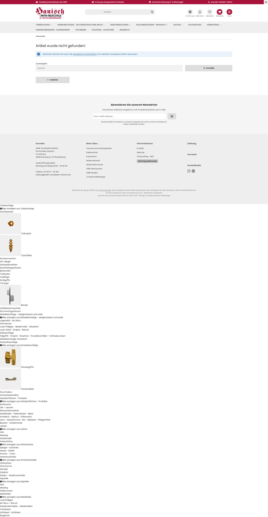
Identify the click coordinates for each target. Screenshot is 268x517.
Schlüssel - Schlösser (103, 30)
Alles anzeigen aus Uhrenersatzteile (19, 460)
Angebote (125, 30)
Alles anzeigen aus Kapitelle (15, 481)
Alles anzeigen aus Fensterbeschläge (20, 345)
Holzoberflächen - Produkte (151, 25)
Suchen (209, 68)
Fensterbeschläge (119, 25)
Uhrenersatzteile (8, 456)
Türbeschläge (43, 25)
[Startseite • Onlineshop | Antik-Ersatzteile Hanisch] (50, 18)
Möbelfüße (213, 25)
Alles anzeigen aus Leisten (14, 429)
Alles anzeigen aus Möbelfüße (16, 497)
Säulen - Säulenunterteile (12, 475)
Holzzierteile (194, 25)
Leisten (177, 25)
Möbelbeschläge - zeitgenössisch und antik (80, 25)
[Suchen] (152, 12)
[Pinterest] (193, 171)
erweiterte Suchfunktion (85, 54)
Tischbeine (80, 30)
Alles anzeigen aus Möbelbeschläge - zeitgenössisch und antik (32, 317)
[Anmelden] (172, 116)
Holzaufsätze (6, 441)
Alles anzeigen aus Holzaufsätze (17, 444)
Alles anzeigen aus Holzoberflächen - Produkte (24, 401)
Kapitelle (4, 478)
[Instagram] (188, 171)
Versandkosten (105, 190)
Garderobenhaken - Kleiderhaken (53, 30)
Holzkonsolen (6, 490)
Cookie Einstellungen (95, 177)
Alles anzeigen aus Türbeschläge (18, 208)
